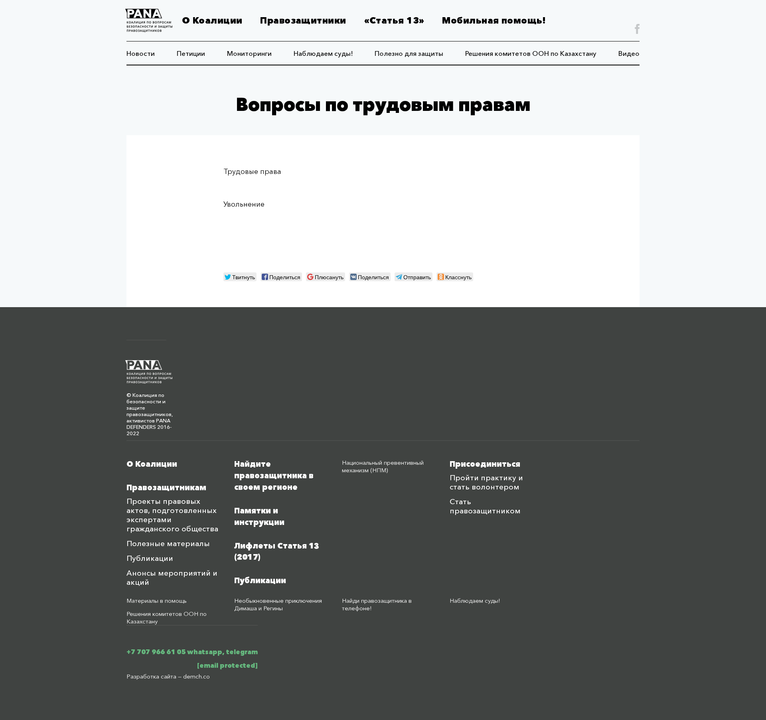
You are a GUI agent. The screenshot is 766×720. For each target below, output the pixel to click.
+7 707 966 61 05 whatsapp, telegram (192, 652)
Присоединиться (485, 464)
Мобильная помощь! (494, 20)
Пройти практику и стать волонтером (486, 482)
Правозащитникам (166, 487)
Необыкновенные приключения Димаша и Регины (278, 604)
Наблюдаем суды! (323, 53)
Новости (140, 53)
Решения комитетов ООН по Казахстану (530, 53)
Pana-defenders (148, 20)
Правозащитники (303, 20)
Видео (629, 53)
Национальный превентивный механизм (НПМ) (383, 466)
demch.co (196, 676)
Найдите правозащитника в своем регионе (274, 476)
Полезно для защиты (409, 53)
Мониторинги (249, 53)
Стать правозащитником (485, 506)
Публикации (149, 558)
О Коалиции (212, 20)
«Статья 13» (394, 20)
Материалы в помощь (156, 600)
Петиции (191, 53)
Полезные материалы (168, 543)
